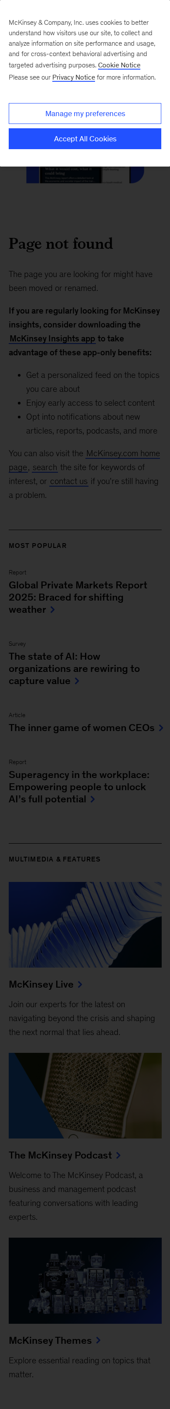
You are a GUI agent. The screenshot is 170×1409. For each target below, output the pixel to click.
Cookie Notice (119, 65)
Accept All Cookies (85, 138)
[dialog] (85, 83)
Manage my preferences (85, 113)
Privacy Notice (73, 77)
